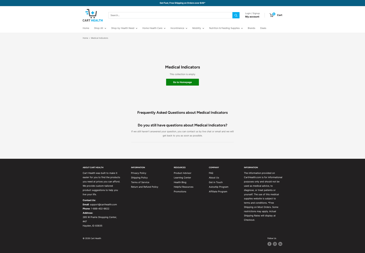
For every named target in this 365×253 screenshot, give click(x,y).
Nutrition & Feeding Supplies (224, 28)
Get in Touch (216, 182)
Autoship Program (218, 186)
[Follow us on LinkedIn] (280, 244)
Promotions (180, 191)
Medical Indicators (99, 38)
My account (252, 16)
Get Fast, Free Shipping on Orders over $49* (182, 3)
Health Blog (180, 182)
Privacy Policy (138, 173)
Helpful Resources (183, 186)
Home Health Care (152, 28)
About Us (214, 177)
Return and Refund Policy (144, 186)
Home (86, 28)
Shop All (98, 28)
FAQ (211, 173)
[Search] (236, 15)
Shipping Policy (139, 177)
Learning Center (182, 177)
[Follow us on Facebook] (269, 244)
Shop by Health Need (122, 28)
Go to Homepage (182, 82)
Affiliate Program (218, 191)
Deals (263, 28)
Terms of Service (140, 182)
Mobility (196, 28)
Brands (251, 28)
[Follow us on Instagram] (275, 244)
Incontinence (177, 28)
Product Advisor (182, 173)
